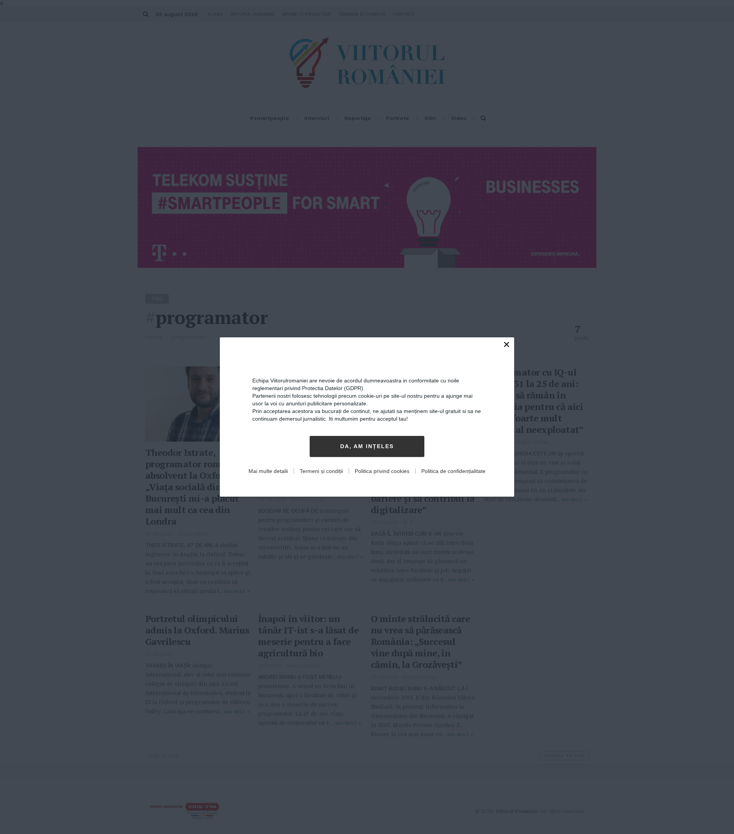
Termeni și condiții (321, 471)
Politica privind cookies (382, 471)
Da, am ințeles (367, 447)
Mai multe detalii (268, 471)
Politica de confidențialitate (453, 471)
